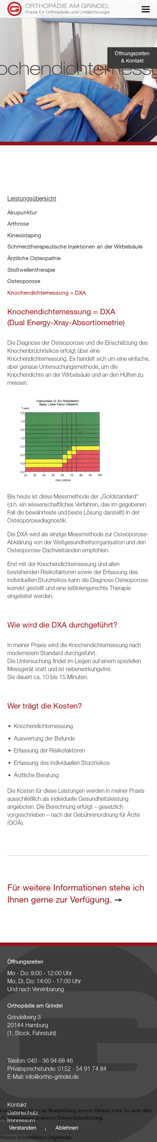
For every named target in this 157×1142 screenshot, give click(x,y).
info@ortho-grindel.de (52, 1078)
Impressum (60, 1138)
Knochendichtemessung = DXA (46, 293)
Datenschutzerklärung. (80, 1118)
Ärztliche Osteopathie (34, 259)
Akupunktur (22, 213)
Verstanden (22, 1128)
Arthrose (18, 224)
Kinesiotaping (24, 236)
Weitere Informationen (23, 1138)
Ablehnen (66, 1128)
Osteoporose (23, 282)
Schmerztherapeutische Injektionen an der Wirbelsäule (74, 247)
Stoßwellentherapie (31, 270)
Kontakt (17, 1106)
